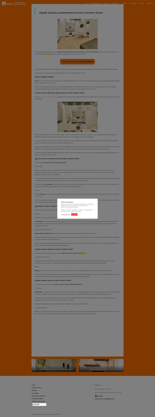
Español (36, 404)
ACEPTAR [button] (74, 214)
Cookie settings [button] (65, 214)
